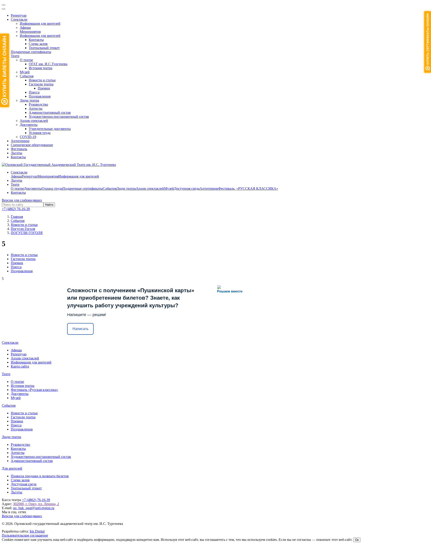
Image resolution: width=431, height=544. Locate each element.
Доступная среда (187, 188)
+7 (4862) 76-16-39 (16, 209)
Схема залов (38, 44)
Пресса (34, 92)
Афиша (25, 27)
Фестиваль (19, 149)
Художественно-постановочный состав (59, 116)
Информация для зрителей (40, 23)
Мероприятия (30, 31)
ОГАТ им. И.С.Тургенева (48, 64)
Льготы (16, 153)
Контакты (36, 40)
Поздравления (40, 96)
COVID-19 (28, 137)
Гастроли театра (41, 84)
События (26, 76)
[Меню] (3, 5)
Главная (17, 216)
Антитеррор (20, 141)
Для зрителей (12, 468)
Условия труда (40, 133)
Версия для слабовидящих (22, 200)
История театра (40, 68)
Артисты (35, 108)
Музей (25, 72)
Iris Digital (37, 531)
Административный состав (50, 112)
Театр (15, 56)
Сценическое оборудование (32, 145)
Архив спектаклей (34, 121)
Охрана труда (52, 188)
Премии (44, 88)
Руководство (38, 104)
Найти (49, 204)
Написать (80, 329)
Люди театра (29, 100)
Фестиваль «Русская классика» (34, 390)
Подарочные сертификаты (31, 52)
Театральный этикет (44, 48)
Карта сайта (20, 366)
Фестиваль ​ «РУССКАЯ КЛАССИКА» (248, 188)
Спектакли (19, 19)
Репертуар (18, 15)
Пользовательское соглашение (25, 535)
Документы (28, 125)
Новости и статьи (42, 80)
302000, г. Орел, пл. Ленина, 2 (36, 504)
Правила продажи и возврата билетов (40, 476)
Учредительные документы (50, 129)
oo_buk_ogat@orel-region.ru (33, 508)
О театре (26, 60)
